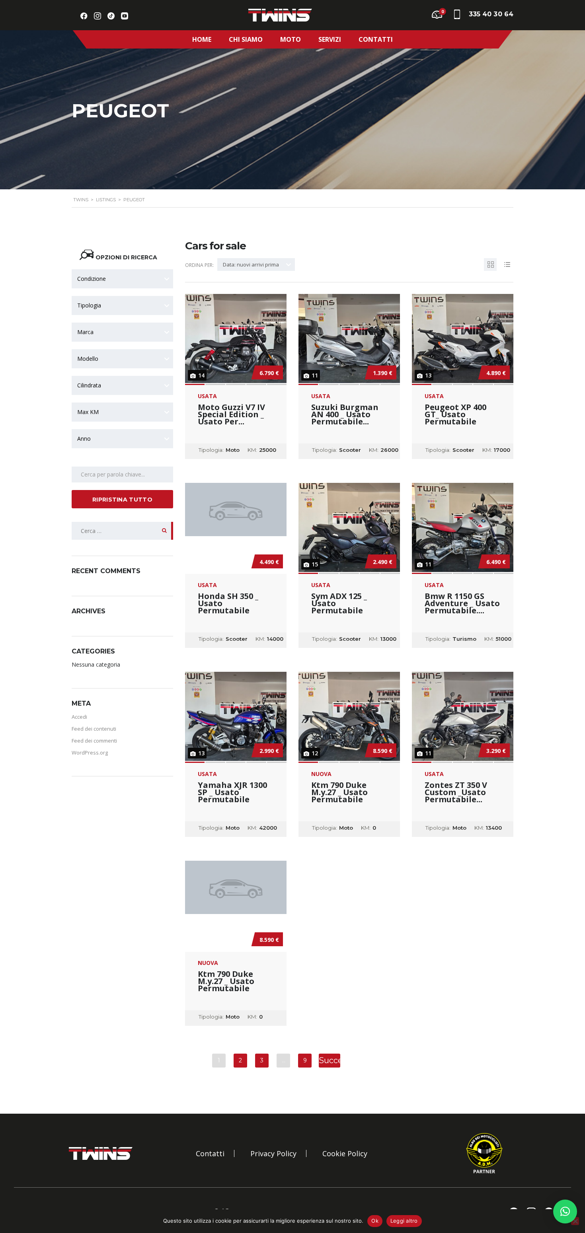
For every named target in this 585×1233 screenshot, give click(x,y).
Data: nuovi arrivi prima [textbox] (251, 264)
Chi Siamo (246, 39)
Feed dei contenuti (94, 728)
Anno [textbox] (84, 438)
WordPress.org (90, 752)
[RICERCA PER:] (122, 531)
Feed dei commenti (94, 740)
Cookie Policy (344, 1153)
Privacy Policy (273, 1153)
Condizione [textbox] (91, 278)
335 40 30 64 (491, 14)
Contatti (376, 39)
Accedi (79, 716)
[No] (575, 1221)
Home (201, 39)
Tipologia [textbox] (89, 305)
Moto (290, 39)
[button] (565, 1211)
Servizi (329, 39)
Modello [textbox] (87, 358)
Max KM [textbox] (88, 412)
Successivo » (329, 1062)
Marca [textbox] (85, 332)
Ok (374, 1220)
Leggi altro (404, 1220)
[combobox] (122, 278)
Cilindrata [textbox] (89, 385)
